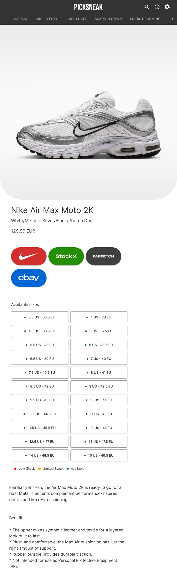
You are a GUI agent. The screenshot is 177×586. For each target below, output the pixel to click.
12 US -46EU (101, 428)
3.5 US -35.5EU (42, 317)
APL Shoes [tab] (78, 19)
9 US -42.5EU (101, 386)
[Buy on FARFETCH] (103, 256)
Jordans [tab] (20, 19)
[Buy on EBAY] (29, 278)
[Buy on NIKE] (29, 256)
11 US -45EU (101, 414)
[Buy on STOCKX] (66, 256)
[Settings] (167, 7)
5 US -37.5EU (100, 331)
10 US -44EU (101, 400)
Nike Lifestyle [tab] (49, 19)
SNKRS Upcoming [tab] (145, 19)
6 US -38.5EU (101, 345)
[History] (157, 7)
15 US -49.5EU (101, 455)
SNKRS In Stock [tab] (109, 19)
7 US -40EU (101, 359)
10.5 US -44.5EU (42, 414)
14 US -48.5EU (42, 455)
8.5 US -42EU (42, 386)
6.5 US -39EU (42, 359)
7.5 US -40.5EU (42, 372)
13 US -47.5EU (101, 441)
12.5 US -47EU (42, 441)
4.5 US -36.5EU (42, 331)
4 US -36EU (101, 317)
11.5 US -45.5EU (42, 428)
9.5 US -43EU (42, 400)
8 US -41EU (101, 372)
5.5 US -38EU (42, 345)
